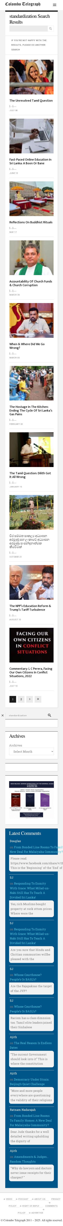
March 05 (14, 358)
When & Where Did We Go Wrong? (27, 346)
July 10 (13, 686)
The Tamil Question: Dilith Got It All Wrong (30, 475)
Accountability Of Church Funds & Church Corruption (30, 283)
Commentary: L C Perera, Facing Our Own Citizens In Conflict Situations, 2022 (30, 672)
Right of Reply (30, 1206)
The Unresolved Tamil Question (31, 100)
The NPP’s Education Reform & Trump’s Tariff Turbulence (30, 607)
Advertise (37, 1213)
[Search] (51, 29)
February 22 (16, 424)
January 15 (15, 487)
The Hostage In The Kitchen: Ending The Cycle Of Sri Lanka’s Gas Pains (30, 410)
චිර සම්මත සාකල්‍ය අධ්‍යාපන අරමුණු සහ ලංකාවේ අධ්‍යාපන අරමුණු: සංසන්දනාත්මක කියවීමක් (29, 541)
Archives (15, 745)
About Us (39, 1199)
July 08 (13, 110)
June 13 (13, 173)
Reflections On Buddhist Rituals (30, 222)
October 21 (15, 557)
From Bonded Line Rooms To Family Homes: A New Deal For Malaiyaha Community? (31, 1120)
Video (9, 1199)
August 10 (15, 619)
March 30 (14, 295)
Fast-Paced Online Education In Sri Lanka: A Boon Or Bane (30, 161)
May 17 (13, 232)
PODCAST (23, 1199)
